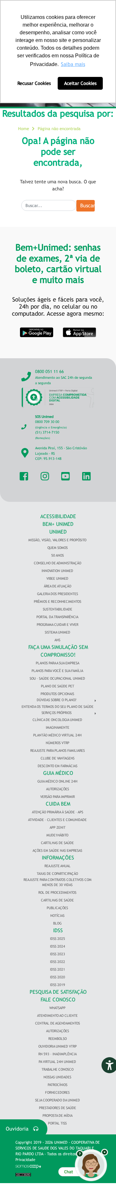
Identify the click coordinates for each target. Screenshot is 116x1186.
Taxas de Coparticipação (57, 873)
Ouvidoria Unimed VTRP (57, 1046)
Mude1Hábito (57, 835)
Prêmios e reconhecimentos (57, 601)
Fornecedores (57, 1092)
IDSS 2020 (57, 977)
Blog (57, 923)
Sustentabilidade (57, 609)
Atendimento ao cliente (57, 1015)
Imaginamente (57, 727)
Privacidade (25, 1159)
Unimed (58, 532)
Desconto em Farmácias (57, 766)
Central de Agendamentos (57, 1023)
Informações (58, 858)
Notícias (57, 915)
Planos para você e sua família (57, 671)
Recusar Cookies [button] (34, 83)
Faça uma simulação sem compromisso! (58, 651)
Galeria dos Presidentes (57, 594)
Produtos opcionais (57, 694)
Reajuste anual (57, 866)
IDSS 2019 (57, 985)
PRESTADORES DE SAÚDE (57, 1108)
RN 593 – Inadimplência (57, 1054)
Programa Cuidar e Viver (57, 624)
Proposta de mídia (57, 1115)
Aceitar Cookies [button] (80, 83)
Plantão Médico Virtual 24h (57, 735)
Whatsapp (57, 1008)
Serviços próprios (57, 713)
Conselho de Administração (57, 563)
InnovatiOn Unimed (57, 571)
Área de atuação (57, 586)
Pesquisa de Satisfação (58, 992)
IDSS (58, 930)
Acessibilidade (58, 516)
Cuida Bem (58, 804)
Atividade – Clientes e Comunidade (57, 820)
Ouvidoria (19, 1129)
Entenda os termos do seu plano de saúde (57, 707)
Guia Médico (58, 773)
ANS (57, 640)
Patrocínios (57, 1085)
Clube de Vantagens (57, 758)
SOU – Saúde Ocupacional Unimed (57, 678)
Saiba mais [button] (73, 64)
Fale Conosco (58, 1000)
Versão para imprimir (57, 797)
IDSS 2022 (57, 962)
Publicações (57, 908)
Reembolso (57, 1039)
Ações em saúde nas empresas (57, 850)
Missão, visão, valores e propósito (57, 540)
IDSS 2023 (57, 954)
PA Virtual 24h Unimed (57, 1062)
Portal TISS (57, 1123)
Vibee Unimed (57, 578)
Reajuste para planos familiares (57, 750)
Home (23, 128)
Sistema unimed (57, 632)
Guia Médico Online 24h (57, 781)
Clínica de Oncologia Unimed (57, 720)
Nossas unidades (57, 1077)
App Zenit (57, 827)
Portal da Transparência (57, 617)
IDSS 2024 (57, 946)
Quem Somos (57, 548)
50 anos (57, 555)
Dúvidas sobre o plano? (56, 700)
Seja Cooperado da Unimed (57, 1100)
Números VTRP (57, 743)
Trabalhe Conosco (57, 1069)
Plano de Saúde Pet (57, 686)
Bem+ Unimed (58, 524)
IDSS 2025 (57, 939)
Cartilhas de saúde (57, 900)
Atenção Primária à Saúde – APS (57, 812)
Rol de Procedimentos (57, 892)
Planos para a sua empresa (57, 663)
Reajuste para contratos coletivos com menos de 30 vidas (58, 882)
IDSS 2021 (57, 969)
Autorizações (57, 789)
